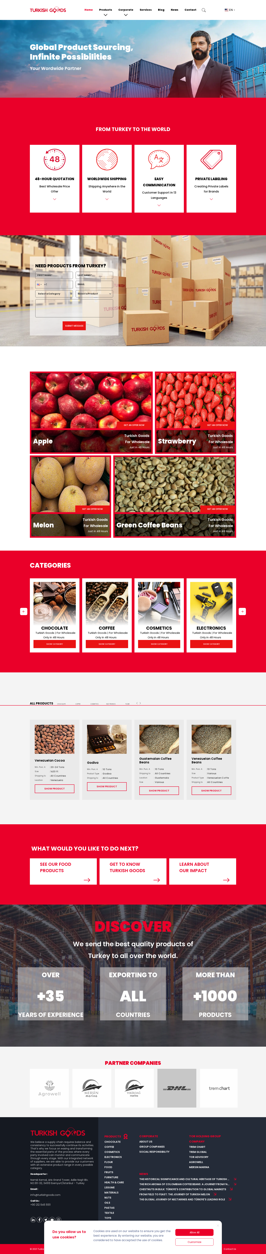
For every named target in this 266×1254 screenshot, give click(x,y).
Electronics (211, 628)
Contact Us (230, 1249)
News (174, 10)
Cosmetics (159, 628)
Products (105, 10)
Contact (190, 10)
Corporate (125, 10)
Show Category (54, 644)
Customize (194, 1242)
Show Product (54, 788)
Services (146, 10)
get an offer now (134, 425)
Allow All (194, 1232)
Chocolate (54, 628)
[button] (38, 284)
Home (89, 10)
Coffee (107, 628)
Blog (161, 10)
